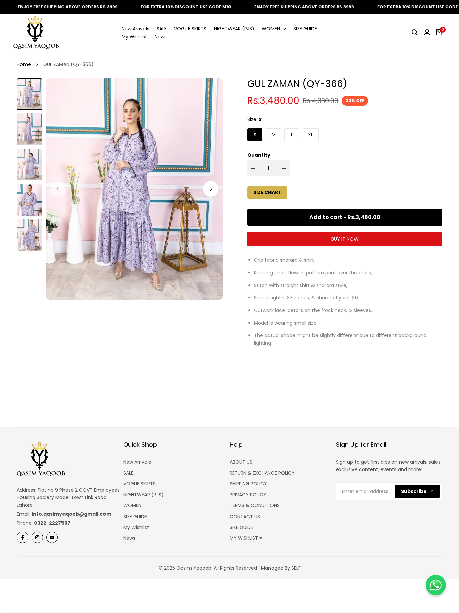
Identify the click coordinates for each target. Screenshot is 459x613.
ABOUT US (241, 462)
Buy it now (345, 239)
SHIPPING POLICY (248, 483)
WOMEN (132, 505)
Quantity (258, 155)
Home (24, 64)
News (129, 538)
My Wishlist (136, 527)
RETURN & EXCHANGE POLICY (262, 472)
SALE (128, 472)
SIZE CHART (267, 192)
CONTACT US (245, 516)
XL (310, 134)
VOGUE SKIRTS (139, 483)
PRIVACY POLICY (248, 494)
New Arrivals (137, 462)
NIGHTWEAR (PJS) (143, 494)
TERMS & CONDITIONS (255, 505)
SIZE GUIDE (135, 516)
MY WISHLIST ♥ (246, 538)
